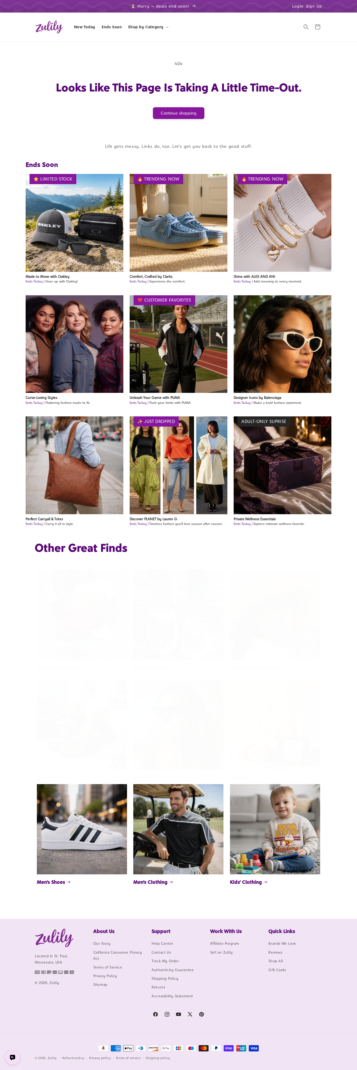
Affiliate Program (224, 944)
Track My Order (165, 961)
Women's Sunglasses (254, 667)
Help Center (162, 944)
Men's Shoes (51, 882)
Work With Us (226, 931)
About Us (103, 931)
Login (297, 6)
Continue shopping (179, 113)
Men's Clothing (150, 882)
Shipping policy (158, 1058)
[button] (148, 26)
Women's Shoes (151, 667)
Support (161, 931)
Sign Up (314, 6)
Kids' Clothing (246, 882)
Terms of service (128, 1058)
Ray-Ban (142, 777)
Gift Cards (277, 970)
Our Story (102, 944)
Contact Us (161, 952)
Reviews (275, 952)
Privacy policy (100, 1058)
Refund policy (73, 1058)
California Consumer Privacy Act (117, 955)
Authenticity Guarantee (173, 970)
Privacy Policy (105, 976)
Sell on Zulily (221, 952)
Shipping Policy (165, 978)
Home (237, 777)
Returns (158, 987)
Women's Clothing (58, 667)
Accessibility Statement (172, 996)
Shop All (275, 961)
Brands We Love (282, 944)
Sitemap (100, 985)
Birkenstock (51, 777)
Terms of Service (107, 967)
